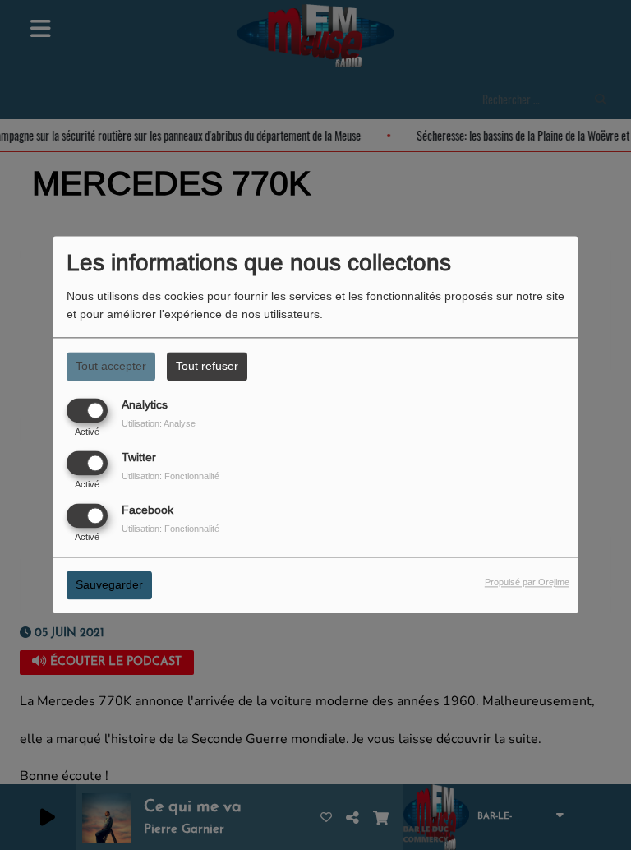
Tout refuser (207, 365)
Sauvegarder (109, 585)
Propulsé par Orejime (527, 583)
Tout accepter (111, 365)
